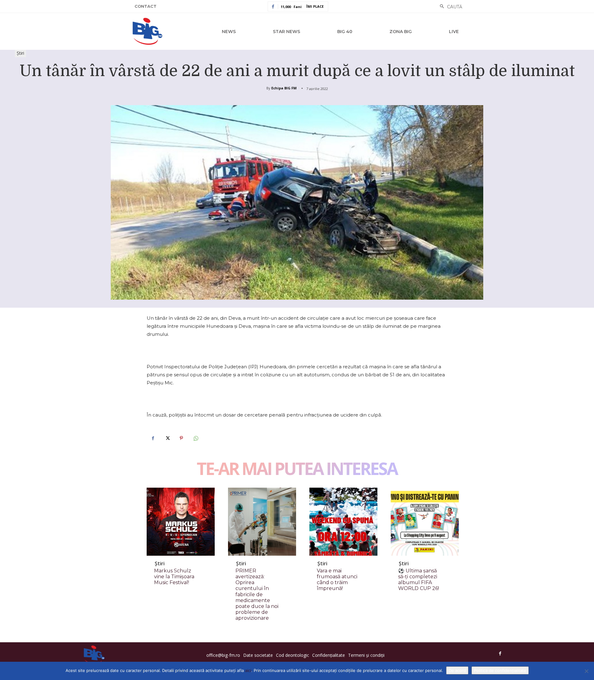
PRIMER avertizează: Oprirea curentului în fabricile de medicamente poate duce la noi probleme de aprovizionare (256, 594)
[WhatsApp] (195, 438)
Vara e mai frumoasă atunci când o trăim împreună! (337, 580)
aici (248, 670)
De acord (457, 670)
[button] (449, 7)
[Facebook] (153, 438)
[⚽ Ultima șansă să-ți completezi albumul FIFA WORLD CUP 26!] (425, 522)
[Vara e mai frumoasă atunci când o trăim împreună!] (343, 522)
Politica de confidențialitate (500, 670)
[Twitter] (167, 438)
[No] (586, 671)
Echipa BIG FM (284, 88)
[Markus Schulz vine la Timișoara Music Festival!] (181, 522)
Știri (20, 53)
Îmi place (315, 6)
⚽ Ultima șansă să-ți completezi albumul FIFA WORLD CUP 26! (418, 580)
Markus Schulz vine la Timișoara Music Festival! (174, 576)
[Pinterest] (181, 438)
